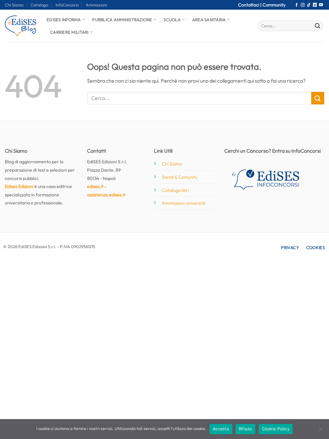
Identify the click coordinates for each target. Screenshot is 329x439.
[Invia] (317, 26)
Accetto (221, 428)
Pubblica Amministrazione (122, 19)
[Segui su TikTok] (309, 5)
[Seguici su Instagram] (303, 5)
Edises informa (64, 19)
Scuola (172, 19)
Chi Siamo (14, 4)
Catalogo (39, 4)
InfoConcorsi (67, 4)
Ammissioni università (183, 203)
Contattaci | (250, 5)
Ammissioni (96, 4)
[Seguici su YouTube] (321, 5)
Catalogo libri (175, 190)
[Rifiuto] (320, 431)
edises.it (95, 186)
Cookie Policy (275, 428)
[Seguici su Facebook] (296, 5)
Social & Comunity (180, 177)
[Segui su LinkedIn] (315, 5)
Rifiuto (245, 428)
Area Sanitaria (209, 19)
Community (274, 5)
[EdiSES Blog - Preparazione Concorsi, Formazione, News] (21, 26)
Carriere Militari (69, 32)
